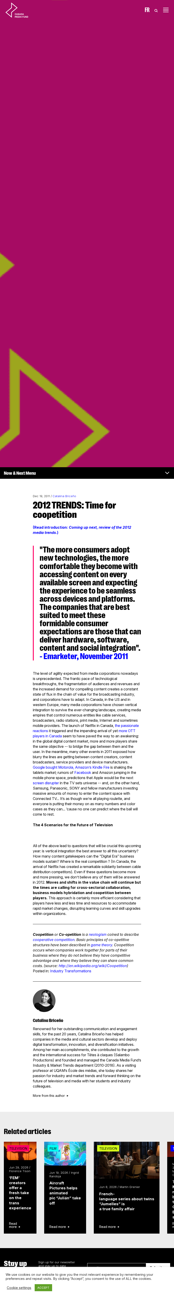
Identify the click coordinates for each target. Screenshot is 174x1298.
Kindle (97, 767)
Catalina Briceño (64, 496)
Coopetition (117, 965)
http (62, 965)
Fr (147, 10)
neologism (97, 934)
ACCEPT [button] (43, 1287)
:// (67, 965)
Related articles (27, 1131)
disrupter (52, 783)
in (47, 736)
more (123, 730)
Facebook (82, 772)
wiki (102, 965)
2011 (120, 656)
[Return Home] (20, 10)
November (96, 656)
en (71, 965)
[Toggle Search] (156, 10)
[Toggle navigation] (166, 10)
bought (51, 767)
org (94, 965)
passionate (130, 725)
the (117, 725)
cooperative (43, 939)
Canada (55, 736)
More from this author (49, 1095)
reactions (40, 730)
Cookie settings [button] (19, 1288)
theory (107, 945)
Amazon (82, 767)
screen (38, 783)
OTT (131, 730)
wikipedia (82, 965)
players (39, 736)
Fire (106, 767)
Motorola (65, 767)
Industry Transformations (70, 971)
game (96, 945)
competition (64, 939)
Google (39, 767)
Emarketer (60, 656)
